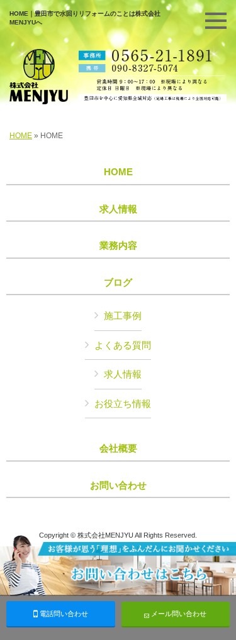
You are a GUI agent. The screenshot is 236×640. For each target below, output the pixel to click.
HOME (20, 135)
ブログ (118, 283)
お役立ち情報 (122, 403)
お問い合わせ (118, 485)
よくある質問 (122, 345)
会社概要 (118, 448)
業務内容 (118, 246)
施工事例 (123, 315)
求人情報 (118, 209)
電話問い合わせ (63, 613)
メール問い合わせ (177, 613)
